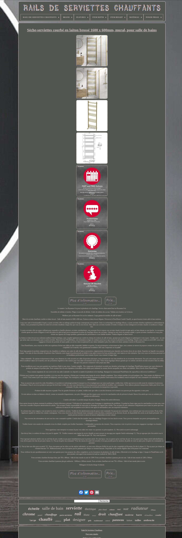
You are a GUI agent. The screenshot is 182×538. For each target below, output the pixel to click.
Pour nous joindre (92, 534)
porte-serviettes (66, 515)
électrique (90, 509)
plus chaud (103, 510)
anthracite (149, 520)
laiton (129, 520)
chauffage (51, 514)
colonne (112, 510)
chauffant (115, 514)
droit (102, 514)
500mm (153, 510)
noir (126, 509)
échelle (33, 509)
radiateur (139, 508)
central (107, 521)
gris (89, 520)
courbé (158, 515)
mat (119, 509)
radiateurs (58, 521)
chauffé (45, 519)
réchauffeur (149, 515)
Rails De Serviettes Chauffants (91, 530)
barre (139, 515)
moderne (129, 515)
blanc (87, 514)
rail (78, 513)
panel (40, 515)
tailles (138, 520)
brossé (94, 515)
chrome (29, 514)
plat (67, 519)
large (32, 520)
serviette (74, 508)
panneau (118, 520)
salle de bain (52, 508)
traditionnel (98, 521)
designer (79, 520)
